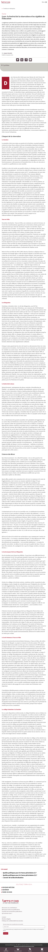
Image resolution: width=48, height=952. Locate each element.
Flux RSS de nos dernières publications (12, 911)
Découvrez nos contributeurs (9, 907)
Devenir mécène (8, 887)
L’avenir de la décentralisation (13, 878)
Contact (4, 917)
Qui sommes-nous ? (7, 913)
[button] (46, 2)
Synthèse (6, 65)
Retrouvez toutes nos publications (11, 909)
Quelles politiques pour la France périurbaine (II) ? (20, 875)
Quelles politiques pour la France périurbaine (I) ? (19, 873)
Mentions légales (6, 919)
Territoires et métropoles (9, 8)
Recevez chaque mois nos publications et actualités (13, 924)
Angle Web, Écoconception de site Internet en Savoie (24, 946)
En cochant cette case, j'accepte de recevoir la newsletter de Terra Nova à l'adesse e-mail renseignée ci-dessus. (23, 930)
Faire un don (7, 892)
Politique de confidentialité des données (12, 921)
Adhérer (5, 890)
